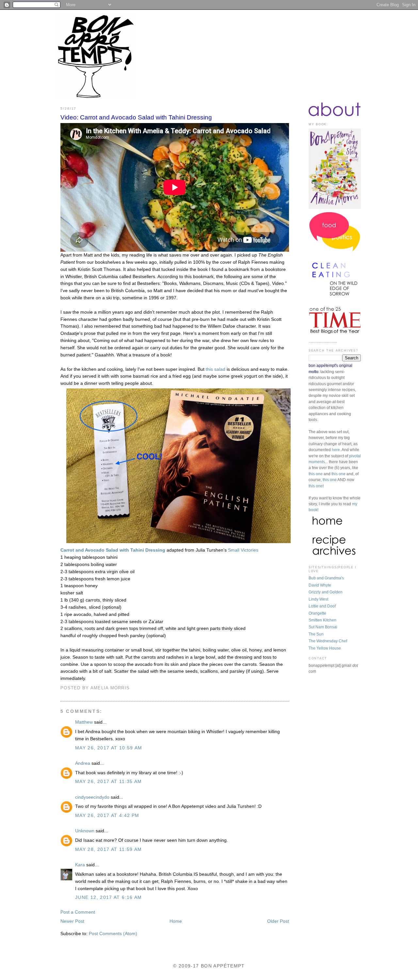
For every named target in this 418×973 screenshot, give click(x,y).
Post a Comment (77, 912)
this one (316, 474)
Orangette (317, 613)
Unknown (84, 830)
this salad (215, 369)
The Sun (316, 634)
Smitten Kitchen (322, 620)
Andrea (82, 763)
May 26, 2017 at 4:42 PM (107, 815)
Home (175, 921)
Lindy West (318, 599)
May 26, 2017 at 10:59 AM (108, 747)
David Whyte (320, 585)
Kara (80, 864)
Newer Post (72, 921)
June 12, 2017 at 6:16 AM (108, 897)
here (336, 449)
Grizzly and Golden (326, 592)
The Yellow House (325, 648)
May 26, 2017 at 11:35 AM (108, 781)
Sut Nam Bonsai (323, 627)
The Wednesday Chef (328, 641)
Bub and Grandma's (326, 578)
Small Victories (243, 550)
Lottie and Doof (322, 606)
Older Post (278, 921)
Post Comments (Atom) (113, 933)
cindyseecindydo (92, 797)
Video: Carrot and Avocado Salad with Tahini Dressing (136, 117)
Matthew (84, 722)
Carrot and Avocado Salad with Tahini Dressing (112, 550)
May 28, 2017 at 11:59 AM (108, 849)
